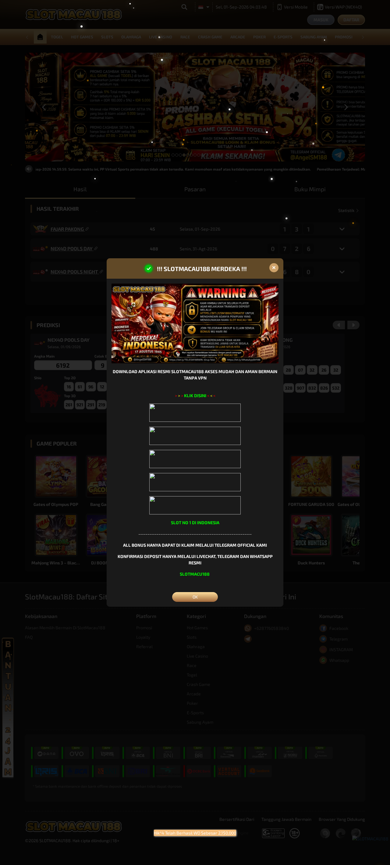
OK (195, 596)
